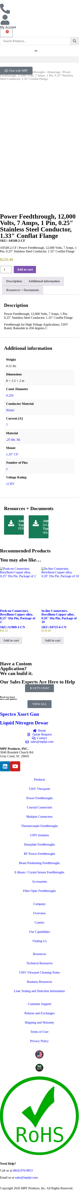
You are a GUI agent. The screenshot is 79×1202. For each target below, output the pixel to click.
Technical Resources (39, 963)
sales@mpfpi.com (26, 1177)
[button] (39, 59)
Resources (39, 954)
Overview (39, 913)
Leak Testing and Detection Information (39, 991)
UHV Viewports (39, 789)
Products (39, 779)
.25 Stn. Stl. (13, 439)
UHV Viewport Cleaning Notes (39, 972)
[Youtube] (15, 766)
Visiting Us (39, 941)
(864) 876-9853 (23, 1170)
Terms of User (39, 1031)
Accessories (39, 881)
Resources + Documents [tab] (22, 290)
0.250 (9, 395)
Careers (39, 922)
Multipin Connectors (39, 816)
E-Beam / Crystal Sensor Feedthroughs (39, 872)
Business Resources (39, 981)
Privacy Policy (39, 1041)
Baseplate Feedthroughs (39, 844)
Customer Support (39, 1004)
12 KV (10, 483)
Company (39, 904)
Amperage (53, 72)
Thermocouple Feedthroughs (39, 826)
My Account (8, 27)
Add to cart (25, 269)
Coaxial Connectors (39, 807)
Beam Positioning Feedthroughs (39, 863)
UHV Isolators (39, 835)
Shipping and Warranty (39, 1022)
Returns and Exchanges (39, 1013)
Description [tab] (14, 281)
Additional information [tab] (44, 281)
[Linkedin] (5, 766)
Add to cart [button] (11, 640)
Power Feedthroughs (39, 798)
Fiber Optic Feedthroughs (39, 891)
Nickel (10, 410)
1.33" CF (12, 454)
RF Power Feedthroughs (39, 853)
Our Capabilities (39, 931)
